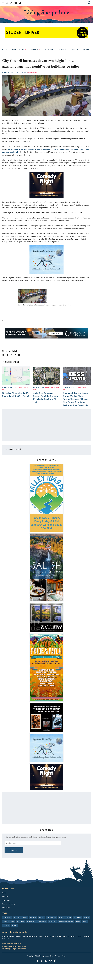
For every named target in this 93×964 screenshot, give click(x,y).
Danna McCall (22, 72)
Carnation (17, 917)
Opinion (35, 49)
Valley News (18, 49)
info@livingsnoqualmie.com (11, 944)
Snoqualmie (52, 921)
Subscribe (13, 850)
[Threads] (4, 355)
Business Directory (8, 904)
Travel (85, 921)
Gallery (87, 49)
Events (74, 49)
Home (4, 49)
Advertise (5, 896)
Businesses (7, 917)
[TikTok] (16, 355)
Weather (49, 49)
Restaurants (30, 921)
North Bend (32, 72)
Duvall (25, 917)
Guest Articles (51, 917)
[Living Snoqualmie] (46, 13)
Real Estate (20, 921)
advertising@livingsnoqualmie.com (14, 949)
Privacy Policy (61, 956)
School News (42, 921)
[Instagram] (11, 355)
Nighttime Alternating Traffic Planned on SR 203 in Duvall (15, 394)
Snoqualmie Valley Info (66, 921)
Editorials (33, 917)
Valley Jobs (6, 900)
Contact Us (6, 907)
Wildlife (14, 925)
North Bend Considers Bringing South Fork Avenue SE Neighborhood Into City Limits (46, 397)
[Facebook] (8, 355)
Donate (4, 893)
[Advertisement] (46, 425)
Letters (68, 917)
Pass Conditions (9, 921)
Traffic (62, 49)
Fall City (41, 917)
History (61, 917)
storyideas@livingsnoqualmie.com (14, 946)
